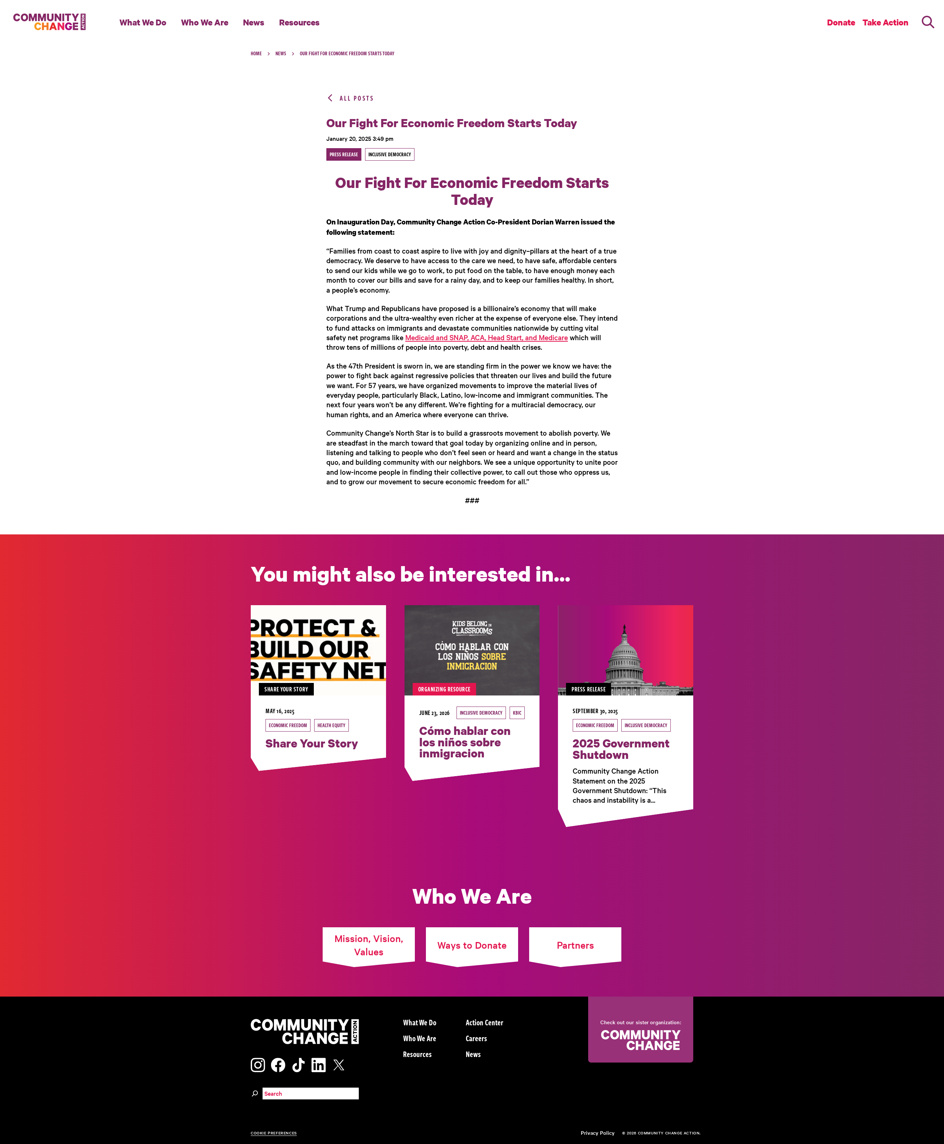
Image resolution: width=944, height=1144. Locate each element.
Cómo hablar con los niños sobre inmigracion (465, 742)
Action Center (484, 1022)
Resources (299, 22)
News (253, 22)
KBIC (517, 712)
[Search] (928, 22)
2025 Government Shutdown (621, 748)
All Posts (357, 97)
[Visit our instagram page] (258, 1064)
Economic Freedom (288, 725)
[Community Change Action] (46, 22)
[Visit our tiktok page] (298, 1064)
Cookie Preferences (274, 1133)
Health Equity (331, 725)
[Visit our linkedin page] (318, 1064)
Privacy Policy (598, 1132)
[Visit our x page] (341, 1064)
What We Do (142, 22)
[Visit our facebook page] (278, 1064)
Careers (476, 1038)
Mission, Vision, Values (368, 945)
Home (256, 53)
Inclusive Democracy (481, 712)
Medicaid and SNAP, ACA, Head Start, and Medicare (486, 337)
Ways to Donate (472, 945)
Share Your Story (312, 743)
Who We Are (204, 22)
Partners (575, 945)
